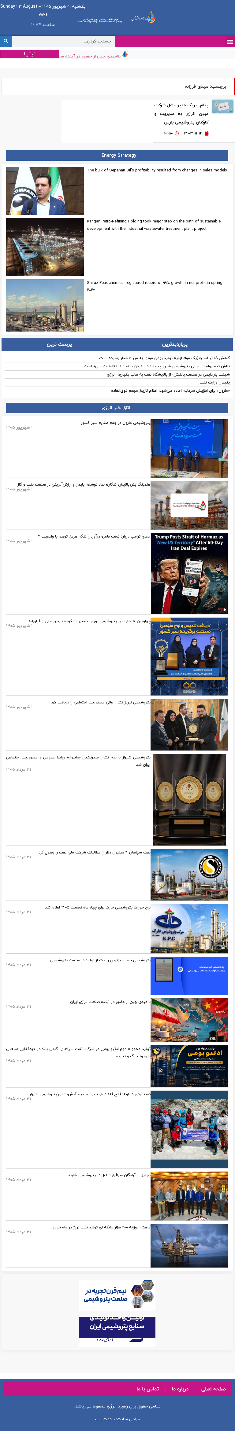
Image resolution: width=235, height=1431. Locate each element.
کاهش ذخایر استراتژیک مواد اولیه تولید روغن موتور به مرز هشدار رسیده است (164, 358)
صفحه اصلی (213, 1389)
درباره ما (180, 1389)
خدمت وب (105, 1419)
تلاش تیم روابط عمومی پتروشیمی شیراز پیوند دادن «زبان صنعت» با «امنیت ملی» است (157, 366)
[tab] (175, 344)
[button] (230, 41)
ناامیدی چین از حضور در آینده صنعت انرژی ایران (87, 56)
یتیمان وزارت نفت (215, 382)
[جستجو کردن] (6, 41)
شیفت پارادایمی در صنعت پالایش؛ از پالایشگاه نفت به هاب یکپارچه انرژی (168, 374)
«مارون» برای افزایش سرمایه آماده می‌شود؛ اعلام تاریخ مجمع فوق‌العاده (170, 391)
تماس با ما (147, 1389)
